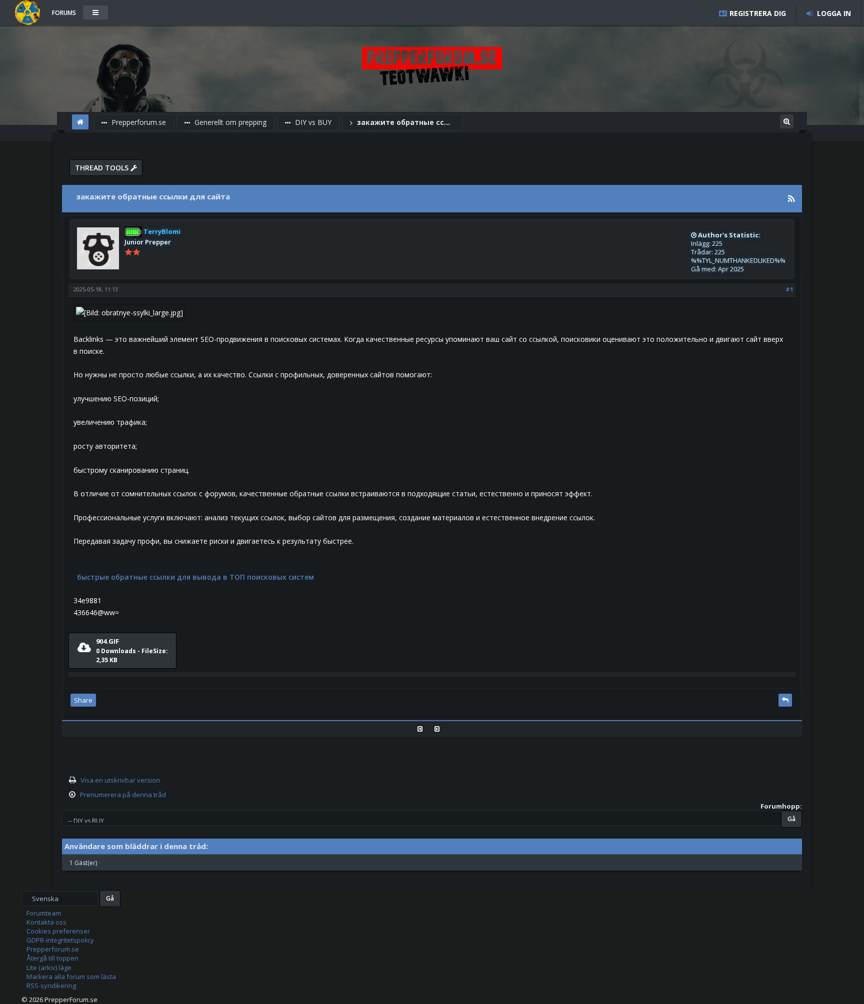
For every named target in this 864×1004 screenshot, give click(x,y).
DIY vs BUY (312, 122)
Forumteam (43, 913)
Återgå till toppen (52, 958)
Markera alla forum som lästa (71, 976)
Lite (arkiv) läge (49, 967)
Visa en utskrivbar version (120, 780)
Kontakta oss (46, 922)
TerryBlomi (161, 231)
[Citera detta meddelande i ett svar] (785, 700)
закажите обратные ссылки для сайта (406, 122)
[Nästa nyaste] (440, 729)
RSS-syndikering (51, 985)
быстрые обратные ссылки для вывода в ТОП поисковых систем (195, 577)
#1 (789, 289)
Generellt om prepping (229, 122)
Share (83, 700)
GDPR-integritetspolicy (60, 940)
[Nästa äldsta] (424, 729)
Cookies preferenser (58, 931)
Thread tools (102, 167)
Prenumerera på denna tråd (123, 794)
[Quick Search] (787, 120)
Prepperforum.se (138, 122)
